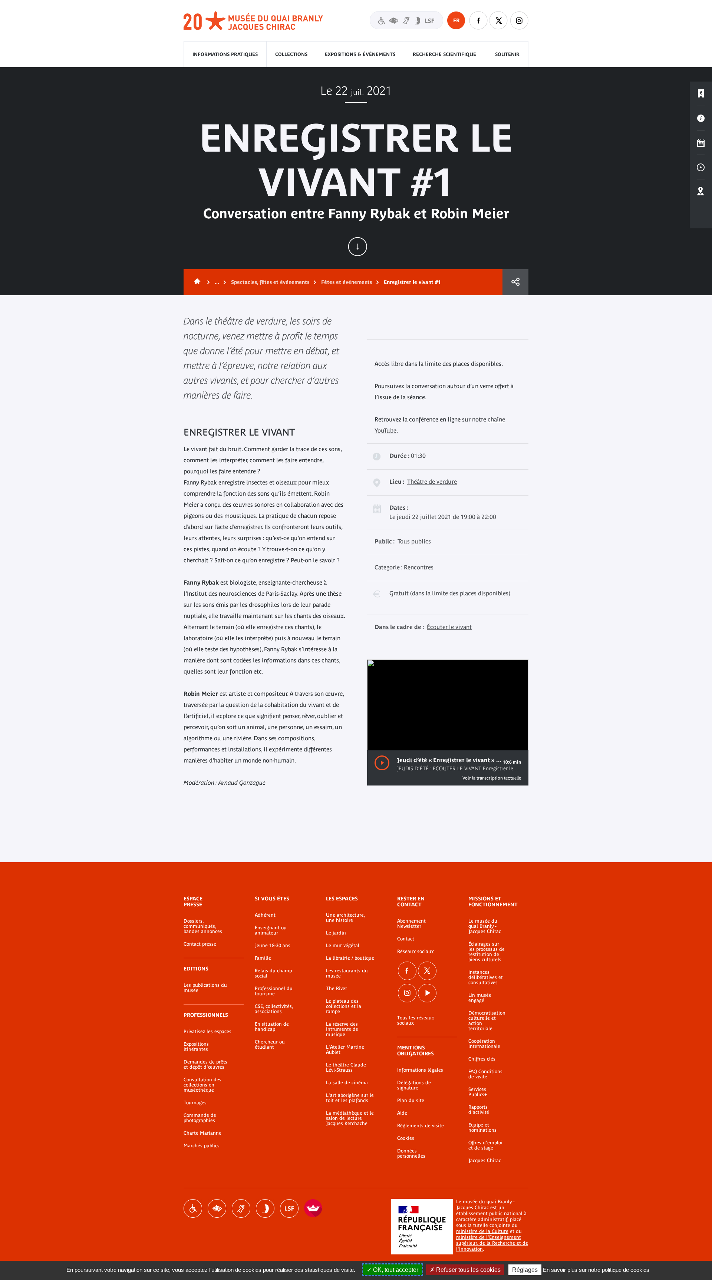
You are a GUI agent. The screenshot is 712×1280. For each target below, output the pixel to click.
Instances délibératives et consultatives (485, 977)
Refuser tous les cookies (468, 1270)
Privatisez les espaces (207, 1031)
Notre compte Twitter (499, 20)
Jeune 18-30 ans (272, 945)
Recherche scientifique (444, 54)
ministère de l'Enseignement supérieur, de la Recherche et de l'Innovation (492, 1243)
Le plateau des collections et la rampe (343, 1006)
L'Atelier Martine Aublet (345, 1050)
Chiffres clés (481, 1059)
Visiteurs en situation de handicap (406, 20)
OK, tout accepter (395, 1270)
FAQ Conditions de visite (485, 1074)
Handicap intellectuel (265, 1208)
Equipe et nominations (482, 1127)
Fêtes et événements (346, 282)
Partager (515, 282)
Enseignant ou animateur (271, 930)
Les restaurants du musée (347, 973)
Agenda (701, 142)
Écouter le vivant (449, 627)
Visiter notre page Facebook (478, 20)
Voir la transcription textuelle (491, 778)
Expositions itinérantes (196, 1047)
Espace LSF (289, 1208)
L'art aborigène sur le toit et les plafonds (350, 1098)
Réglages (525, 1270)
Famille (263, 958)
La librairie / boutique (350, 958)
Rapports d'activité (478, 1110)
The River (336, 988)
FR (456, 20)
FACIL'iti (313, 1208)
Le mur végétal (342, 945)
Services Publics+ (477, 1092)
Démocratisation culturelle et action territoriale (486, 1021)
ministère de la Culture (482, 1231)
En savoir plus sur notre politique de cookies (596, 1270)
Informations (701, 118)
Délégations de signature (414, 1085)
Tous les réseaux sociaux (415, 1020)
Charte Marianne (202, 1133)
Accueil (196, 282)
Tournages (195, 1102)
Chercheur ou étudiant (270, 1044)
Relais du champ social (273, 973)
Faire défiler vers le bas (357, 246)
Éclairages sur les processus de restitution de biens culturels (486, 952)
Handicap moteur (193, 1208)
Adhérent (265, 915)
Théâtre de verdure (432, 481)
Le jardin (336, 933)
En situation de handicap (272, 1027)
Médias (701, 167)
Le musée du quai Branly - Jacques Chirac (484, 926)
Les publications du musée (205, 988)
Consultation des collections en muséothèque (202, 1085)
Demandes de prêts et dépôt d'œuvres (205, 1064)
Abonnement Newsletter (411, 924)
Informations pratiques (225, 54)
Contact (405, 939)
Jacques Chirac (484, 1160)
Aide (402, 1113)
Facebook (407, 971)
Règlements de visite (420, 1125)
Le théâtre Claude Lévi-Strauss (346, 1067)
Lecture (382, 763)
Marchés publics (202, 1145)
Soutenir (507, 54)
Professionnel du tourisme (274, 991)
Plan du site (410, 1100)
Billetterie (701, 94)
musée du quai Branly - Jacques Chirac (254, 21)
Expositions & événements (360, 54)
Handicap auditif (241, 1208)
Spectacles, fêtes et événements (270, 282)
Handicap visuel (217, 1208)
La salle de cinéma (347, 1082)
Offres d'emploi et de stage (485, 1145)
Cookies (405, 1138)
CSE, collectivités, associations (274, 1009)
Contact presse (200, 944)
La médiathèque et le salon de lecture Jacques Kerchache (350, 1118)
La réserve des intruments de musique (342, 1029)
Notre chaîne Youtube (427, 993)
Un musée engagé (479, 998)
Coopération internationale (484, 1044)
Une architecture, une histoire (345, 918)
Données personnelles (411, 1153)
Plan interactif (701, 191)
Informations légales (420, 1070)
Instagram (519, 20)
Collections (291, 54)
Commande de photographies (200, 1118)
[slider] (496, 738)
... (217, 282)
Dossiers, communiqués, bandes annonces (203, 926)
